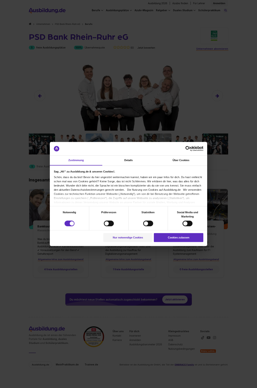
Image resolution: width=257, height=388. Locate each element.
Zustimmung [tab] (76, 160)
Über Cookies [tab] (181, 160)
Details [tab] (128, 160)
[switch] (109, 223)
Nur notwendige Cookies (128, 237)
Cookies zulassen (178, 237)
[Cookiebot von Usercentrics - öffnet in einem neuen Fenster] (188, 148)
